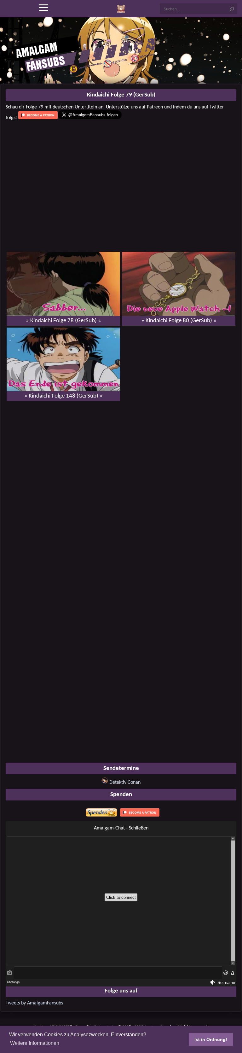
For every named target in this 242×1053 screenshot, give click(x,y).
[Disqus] (121, 487)
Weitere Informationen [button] (34, 1043)
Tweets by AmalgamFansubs (34, 1003)
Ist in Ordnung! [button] (210, 1039)
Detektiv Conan (125, 782)
